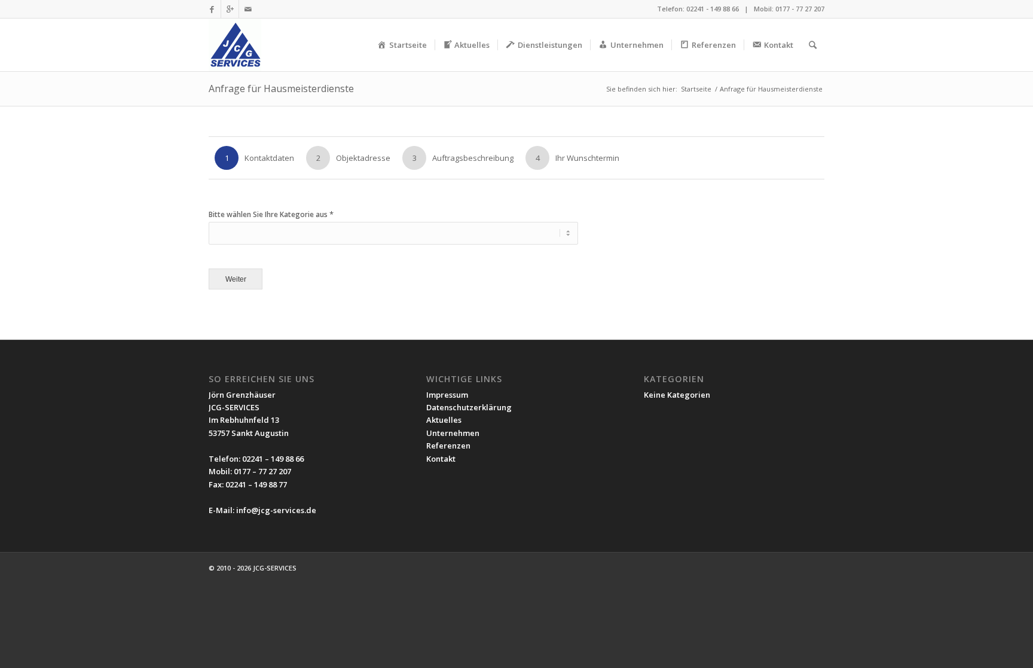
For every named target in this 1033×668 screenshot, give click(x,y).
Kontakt (441, 458)
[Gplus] (230, 9)
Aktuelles (444, 419)
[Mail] (248, 9)
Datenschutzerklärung (469, 407)
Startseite (696, 88)
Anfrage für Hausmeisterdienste (281, 88)
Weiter (235, 279)
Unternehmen (452, 433)
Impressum (447, 394)
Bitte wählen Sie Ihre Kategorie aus (271, 214)
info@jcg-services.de (276, 510)
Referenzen (448, 445)
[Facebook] (212, 9)
